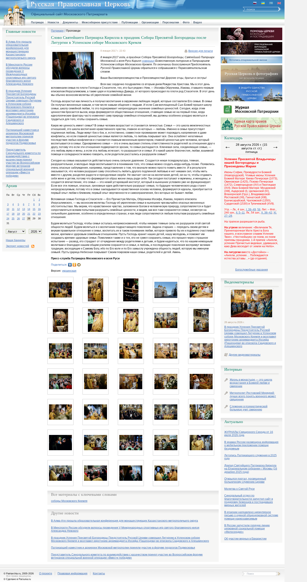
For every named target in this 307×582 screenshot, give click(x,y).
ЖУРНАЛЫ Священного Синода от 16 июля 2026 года (248, 433)
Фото (186, 22)
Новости (53, 22)
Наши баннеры (15, 240)
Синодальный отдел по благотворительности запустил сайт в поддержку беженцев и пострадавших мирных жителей (248, 500)
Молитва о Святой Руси (239, 488)
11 (13, 209)
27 (23, 218)
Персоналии (170, 22)
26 (18, 218)
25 (13, 218)
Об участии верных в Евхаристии (245, 538)
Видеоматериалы (239, 282)
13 (23, 209)
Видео (197, 22)
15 (34, 209)
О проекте (45, 573)
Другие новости (65, 513)
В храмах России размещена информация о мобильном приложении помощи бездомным (251, 445)
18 (13, 213)
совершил (148, 60)
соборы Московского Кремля (69, 501)
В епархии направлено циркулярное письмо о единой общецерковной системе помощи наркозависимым (251, 515)
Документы (70, 22)
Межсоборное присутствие (100, 22)
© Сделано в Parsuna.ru (17, 579)
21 (28, 213)
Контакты (99, 573)
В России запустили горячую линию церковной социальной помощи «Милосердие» (247, 529)
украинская (69, 270)
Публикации (130, 22)
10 (8, 209)
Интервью (233, 369)
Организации (150, 22)
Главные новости (21, 31)
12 (18, 209)
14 (28, 209)
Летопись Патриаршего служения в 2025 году (250, 457)
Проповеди (73, 30)
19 (18, 213)
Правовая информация (72, 573)
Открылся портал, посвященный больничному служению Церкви (245, 480)
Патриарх (37, 22)
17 (8, 213)
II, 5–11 (240, 212)
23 (39, 213)
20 (23, 213)
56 (258, 209)
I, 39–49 (251, 209)
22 (34, 213)
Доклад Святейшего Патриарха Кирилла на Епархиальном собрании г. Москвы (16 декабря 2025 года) (250, 469)
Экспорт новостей (17, 246)
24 (8, 218)
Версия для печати (200, 51)
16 (39, 209)
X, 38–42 (266, 212)
